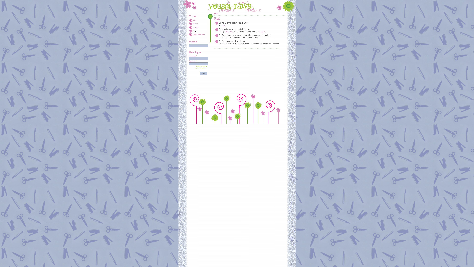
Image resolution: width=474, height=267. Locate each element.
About (195, 20)
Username (193, 56)
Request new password (201, 68)
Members (196, 27)
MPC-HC (229, 32)
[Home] (237, 6)
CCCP (262, 32)
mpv (223, 25)
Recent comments (199, 34)
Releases (195, 24)
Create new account (201, 66)
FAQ (194, 31)
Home (216, 13)
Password (193, 61)
